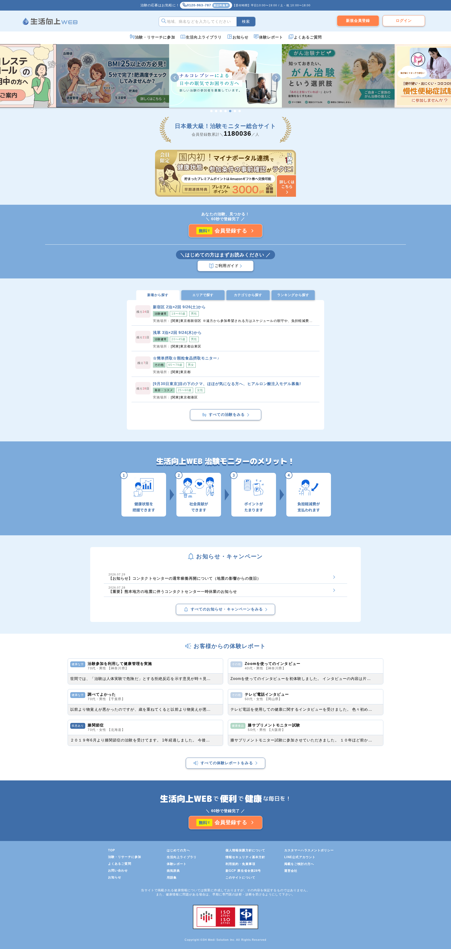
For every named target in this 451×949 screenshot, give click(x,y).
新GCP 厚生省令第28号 (243, 870)
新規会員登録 (358, 21)
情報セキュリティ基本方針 (245, 857)
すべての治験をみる (227, 415)
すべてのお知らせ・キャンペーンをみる (227, 609)
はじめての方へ (178, 850)
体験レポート (271, 37)
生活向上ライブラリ (204, 37)
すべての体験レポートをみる (227, 763)
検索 (246, 21)
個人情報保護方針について (245, 850)
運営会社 (290, 870)
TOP (111, 850)
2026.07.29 (185, 576)
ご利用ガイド (227, 266)
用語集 (172, 877)
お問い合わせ (118, 870)
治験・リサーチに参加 (155, 37)
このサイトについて (240, 877)
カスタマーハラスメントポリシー (309, 850)
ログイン (404, 21)
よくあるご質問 (308, 37)
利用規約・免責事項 (240, 864)
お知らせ (241, 37)
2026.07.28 (173, 590)
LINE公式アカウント (299, 857)
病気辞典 (173, 870)
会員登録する (231, 231)
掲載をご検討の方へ (299, 864)
